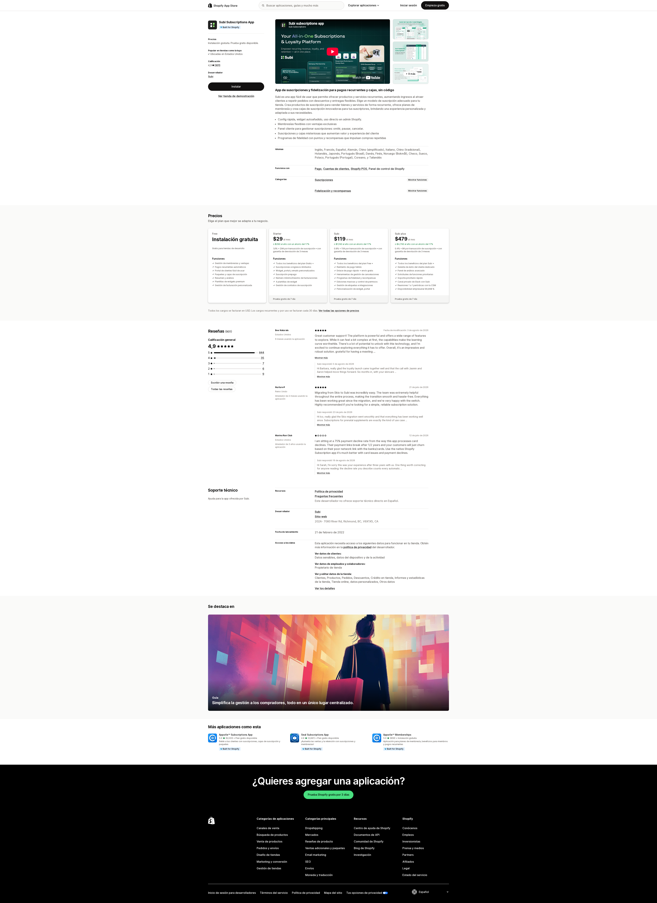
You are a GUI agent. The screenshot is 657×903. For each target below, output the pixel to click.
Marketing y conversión (272, 861)
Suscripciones (324, 180)
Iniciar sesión (408, 5)
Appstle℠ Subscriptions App (236, 734)
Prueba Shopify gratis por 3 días (328, 794)
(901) (217, 65)
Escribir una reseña (222, 382)
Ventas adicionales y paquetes (325, 848)
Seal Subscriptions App (315, 734)
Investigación (362, 854)
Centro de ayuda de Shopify (372, 828)
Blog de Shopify (364, 848)
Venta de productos (269, 841)
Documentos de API (366, 834)
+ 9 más (410, 73)
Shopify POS (359, 168)
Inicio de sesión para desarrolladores (232, 892)
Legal (406, 868)
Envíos (309, 868)
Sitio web (321, 516)
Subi (210, 76)
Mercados (311, 834)
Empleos (408, 834)
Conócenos (409, 828)
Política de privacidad (329, 491)
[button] (246, 742)
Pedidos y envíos (268, 848)
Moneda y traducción (319, 875)
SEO (308, 861)
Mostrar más (321, 358)
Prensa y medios (413, 848)
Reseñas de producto (319, 841)
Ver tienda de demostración (236, 96)
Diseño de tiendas (268, 854)
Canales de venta (268, 828)
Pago (318, 168)
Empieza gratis (435, 5)
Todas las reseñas (222, 389)
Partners (408, 854)
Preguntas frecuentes (329, 496)
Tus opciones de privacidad (364, 892)
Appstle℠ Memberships (397, 734)
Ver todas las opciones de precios (339, 310)
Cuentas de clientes (336, 168)
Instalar (236, 86)
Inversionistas (411, 841)
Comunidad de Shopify (368, 841)
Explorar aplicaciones (362, 5)
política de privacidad (357, 547)
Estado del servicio (414, 875)
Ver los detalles (325, 588)
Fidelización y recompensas (333, 191)
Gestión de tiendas (269, 868)
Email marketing (315, 854)
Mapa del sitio (333, 892)
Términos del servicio (274, 892)
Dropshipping (314, 828)
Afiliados (408, 861)
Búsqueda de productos (272, 834)
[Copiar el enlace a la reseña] (290, 330)
